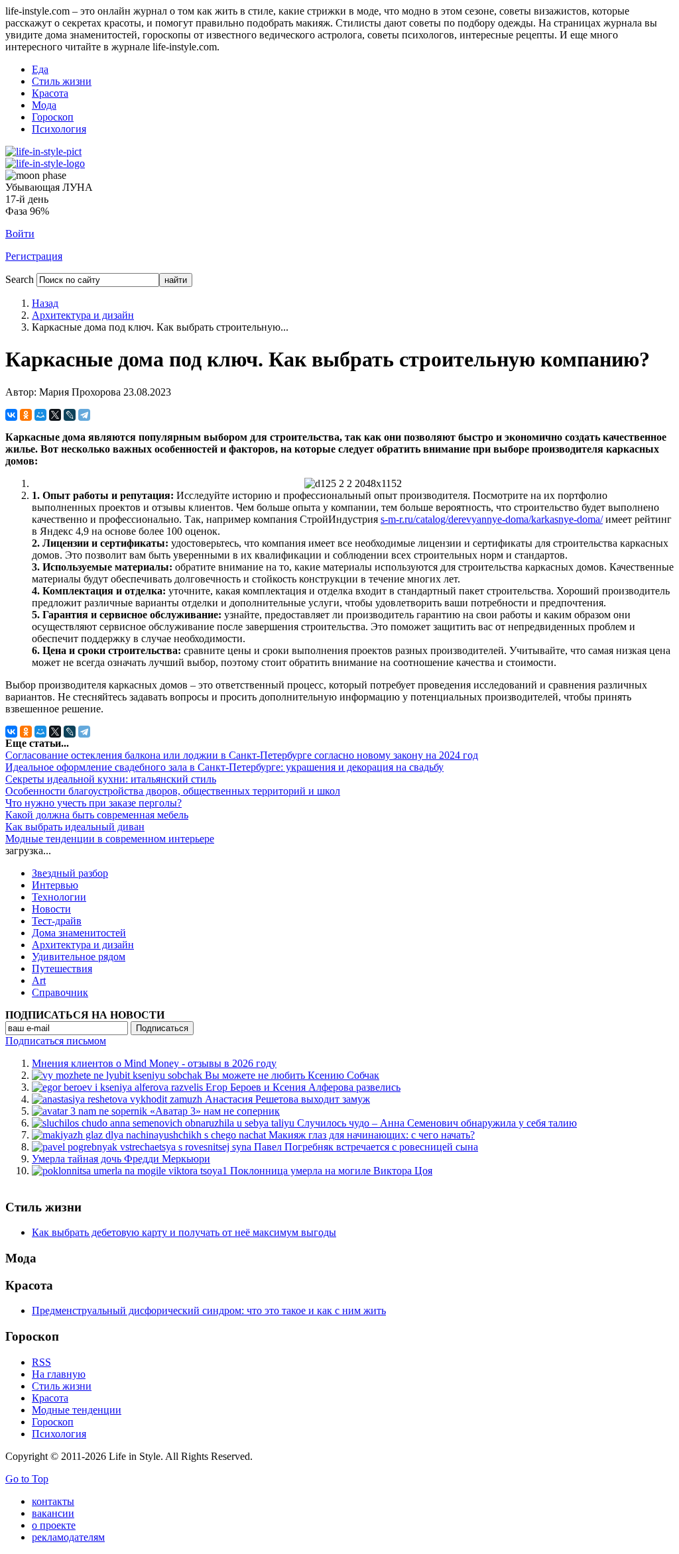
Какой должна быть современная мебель (96, 814)
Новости (51, 909)
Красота (50, 93)
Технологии (59, 897)
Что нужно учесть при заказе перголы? (93, 802)
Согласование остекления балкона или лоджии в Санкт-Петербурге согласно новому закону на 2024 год (241, 755)
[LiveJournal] (70, 415)
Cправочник (60, 992)
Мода (44, 105)
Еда (40, 69)
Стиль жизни (62, 81)
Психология (59, 129)
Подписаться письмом (55, 1040)
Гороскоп (53, 117)
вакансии (53, 1513)
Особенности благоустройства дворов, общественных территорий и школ (172, 791)
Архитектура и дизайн (83, 315)
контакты (53, 1501)
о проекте (54, 1525)
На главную (59, 1374)
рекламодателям (68, 1537)
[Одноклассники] (26, 415)
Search (19, 279)
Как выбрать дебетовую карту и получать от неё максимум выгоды (184, 1232)
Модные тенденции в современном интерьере (109, 838)
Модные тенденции (76, 1409)
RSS (41, 1362)
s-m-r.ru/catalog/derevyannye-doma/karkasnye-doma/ (492, 519)
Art (39, 980)
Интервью (55, 885)
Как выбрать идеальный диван (75, 826)
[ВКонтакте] (11, 415)
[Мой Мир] (40, 415)
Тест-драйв (57, 920)
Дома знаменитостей (79, 932)
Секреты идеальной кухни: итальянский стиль (110, 779)
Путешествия (62, 968)
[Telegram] (84, 415)
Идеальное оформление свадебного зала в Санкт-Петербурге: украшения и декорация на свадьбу (224, 767)
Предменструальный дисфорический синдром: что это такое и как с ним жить (209, 1310)
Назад (45, 303)
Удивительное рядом (78, 956)
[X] (55, 415)
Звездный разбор (70, 873)
